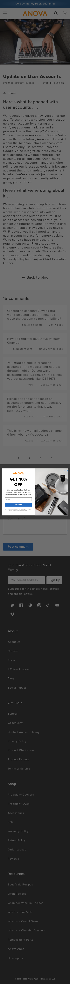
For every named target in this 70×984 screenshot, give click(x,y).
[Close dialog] (66, 470)
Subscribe (18, 505)
